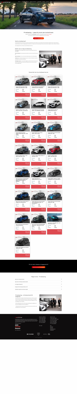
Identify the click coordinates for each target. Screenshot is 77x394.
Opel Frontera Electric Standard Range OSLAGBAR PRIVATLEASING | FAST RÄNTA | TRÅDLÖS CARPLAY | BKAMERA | (22, 180)
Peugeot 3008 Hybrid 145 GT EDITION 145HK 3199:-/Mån (54, 202)
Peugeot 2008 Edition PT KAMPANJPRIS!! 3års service (36, 179)
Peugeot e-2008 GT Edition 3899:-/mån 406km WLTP (52, 156)
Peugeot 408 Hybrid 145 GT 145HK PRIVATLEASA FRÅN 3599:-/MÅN (21, 87)
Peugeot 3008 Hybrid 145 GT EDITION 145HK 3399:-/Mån (54, 133)
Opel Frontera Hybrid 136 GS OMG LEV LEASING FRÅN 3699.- (22, 225)
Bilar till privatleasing (38, 38)
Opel (47, 34)
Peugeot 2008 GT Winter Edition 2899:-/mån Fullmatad (37, 133)
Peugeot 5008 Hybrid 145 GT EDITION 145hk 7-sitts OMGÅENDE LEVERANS (38, 110)
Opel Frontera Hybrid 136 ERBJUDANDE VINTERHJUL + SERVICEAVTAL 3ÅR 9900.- (38, 225)
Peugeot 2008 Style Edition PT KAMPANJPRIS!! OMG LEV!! (53, 110)
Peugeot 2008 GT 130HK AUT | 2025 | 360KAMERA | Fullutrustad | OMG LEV (54, 179)
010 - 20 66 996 (44, 321)
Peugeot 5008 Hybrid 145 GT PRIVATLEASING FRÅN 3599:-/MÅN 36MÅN (22, 133)
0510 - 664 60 (43, 320)
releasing (47, 35)
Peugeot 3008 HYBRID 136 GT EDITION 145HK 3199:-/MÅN (22, 248)
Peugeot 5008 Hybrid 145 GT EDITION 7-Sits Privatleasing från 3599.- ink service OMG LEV (38, 202)
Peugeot (50, 34)
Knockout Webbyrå (40, 337)
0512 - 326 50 (55, 320)
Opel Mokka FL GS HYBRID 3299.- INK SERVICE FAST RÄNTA (54, 223)
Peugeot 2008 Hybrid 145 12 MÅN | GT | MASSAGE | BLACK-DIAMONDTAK (38, 87)
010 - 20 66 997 (43, 322)
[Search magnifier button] (72, 1)
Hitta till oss (51, 326)
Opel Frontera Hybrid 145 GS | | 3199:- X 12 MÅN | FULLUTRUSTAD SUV (22, 202)
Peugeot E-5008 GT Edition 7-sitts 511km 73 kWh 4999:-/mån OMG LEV (22, 110)
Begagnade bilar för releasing (38, 267)
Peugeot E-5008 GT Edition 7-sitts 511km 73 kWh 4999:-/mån (21, 156)
